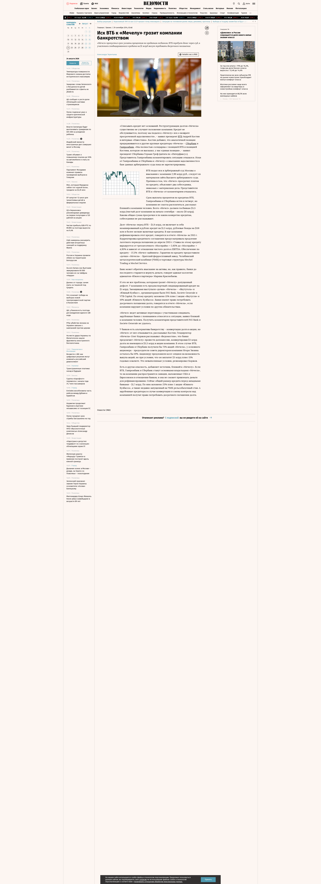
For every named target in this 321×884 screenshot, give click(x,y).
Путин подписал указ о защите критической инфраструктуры (76, 114)
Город (113, 13)
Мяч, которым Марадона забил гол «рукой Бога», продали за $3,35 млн (77, 187)
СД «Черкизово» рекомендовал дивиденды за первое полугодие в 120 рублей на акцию (78, 214)
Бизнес (94, 8)
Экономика (104, 8)
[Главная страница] (155, 3)
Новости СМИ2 (104, 410)
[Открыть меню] (253, 3)
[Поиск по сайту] (239, 3)
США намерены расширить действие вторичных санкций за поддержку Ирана (78, 244)
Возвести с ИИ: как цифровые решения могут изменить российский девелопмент (78, 358)
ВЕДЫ (72, 13)
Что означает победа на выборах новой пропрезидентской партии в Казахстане (78, 299)
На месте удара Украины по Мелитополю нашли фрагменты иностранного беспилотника (78, 339)
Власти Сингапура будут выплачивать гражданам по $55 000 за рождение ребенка (78, 130)
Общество (183, 8)
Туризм (244, 13)
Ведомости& (124, 13)
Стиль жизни (208, 8)
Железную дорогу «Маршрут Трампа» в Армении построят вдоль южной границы (77, 458)
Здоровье (214, 13)
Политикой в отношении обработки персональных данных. (158, 882)
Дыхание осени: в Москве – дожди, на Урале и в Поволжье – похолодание (78, 471)
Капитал (146, 13)
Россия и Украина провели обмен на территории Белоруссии (78, 257)
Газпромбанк (127, 147)
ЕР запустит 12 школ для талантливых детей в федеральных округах (77, 200)
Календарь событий (71, 24)
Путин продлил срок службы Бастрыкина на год (78, 417)
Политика (173, 8)
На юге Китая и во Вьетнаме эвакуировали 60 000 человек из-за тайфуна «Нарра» (78, 272)
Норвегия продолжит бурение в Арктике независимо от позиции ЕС (78, 406)
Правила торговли (84, 13)
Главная (100, 28)
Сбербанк (191, 143)
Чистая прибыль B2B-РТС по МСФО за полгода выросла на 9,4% (78, 228)
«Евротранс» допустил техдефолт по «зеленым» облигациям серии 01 (77, 443)
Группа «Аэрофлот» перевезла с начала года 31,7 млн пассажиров (77, 381)
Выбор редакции (104, 22)
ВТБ (180, 136)
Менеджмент (195, 8)
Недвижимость (160, 8)
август (85, 23)
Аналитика (135, 13)
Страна (154, 13)
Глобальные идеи (81, 8)
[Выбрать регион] (234, 3)
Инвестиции (127, 8)
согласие (143, 879)
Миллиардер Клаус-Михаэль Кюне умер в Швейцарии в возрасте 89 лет (78, 498)
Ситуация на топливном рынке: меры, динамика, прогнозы (186, 22)
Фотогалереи (241, 8)
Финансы (115, 8)
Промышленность (167, 13)
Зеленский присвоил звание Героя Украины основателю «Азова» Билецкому (76, 485)
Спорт (222, 13)
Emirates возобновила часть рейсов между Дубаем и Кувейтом (78, 393)
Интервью (220, 8)
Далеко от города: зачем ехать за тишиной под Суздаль (77, 285)
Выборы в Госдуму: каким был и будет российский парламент (238, 22)
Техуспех (203, 13)
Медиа (148, 8)
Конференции (233, 13)
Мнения (230, 8)
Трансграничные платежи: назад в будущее (78, 369)
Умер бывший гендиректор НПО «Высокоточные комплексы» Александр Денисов (78, 430)
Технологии (138, 8)
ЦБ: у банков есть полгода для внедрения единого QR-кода (78, 312)
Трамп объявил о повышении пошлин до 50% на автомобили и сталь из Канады (78, 158)
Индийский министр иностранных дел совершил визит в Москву (78, 144)
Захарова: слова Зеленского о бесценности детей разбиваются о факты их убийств (78, 88)
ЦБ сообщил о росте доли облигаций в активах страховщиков (77, 102)
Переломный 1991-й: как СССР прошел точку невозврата (136, 22)
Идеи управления (101, 13)
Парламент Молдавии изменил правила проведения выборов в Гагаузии (76, 173)
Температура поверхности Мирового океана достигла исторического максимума (78, 74)
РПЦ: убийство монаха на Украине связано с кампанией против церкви (78, 325)
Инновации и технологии (187, 13)
